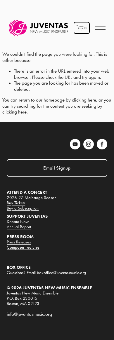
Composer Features (23, 247)
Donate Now (18, 221)
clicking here (84, 100)
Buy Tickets (16, 202)
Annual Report (19, 226)
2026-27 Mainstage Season (31, 197)
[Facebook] (102, 144)
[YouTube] (75, 144)
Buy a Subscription (23, 208)
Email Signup (56, 168)
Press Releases (19, 242)
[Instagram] (88, 144)
